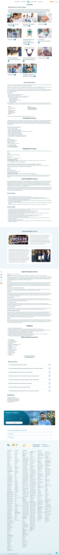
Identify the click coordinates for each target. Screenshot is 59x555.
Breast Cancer (24, 523)
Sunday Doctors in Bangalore (24, 454)
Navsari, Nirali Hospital (17, 520)
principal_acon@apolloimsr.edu (32, 109)
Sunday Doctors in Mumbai (25, 459)
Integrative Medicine (32, 467)
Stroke (38, 497)
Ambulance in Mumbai (32, 519)
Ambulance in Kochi (32, 515)
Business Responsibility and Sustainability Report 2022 (10, 493)
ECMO (46, 478)
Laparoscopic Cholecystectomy (40, 509)
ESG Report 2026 (9, 491)
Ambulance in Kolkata (32, 516)
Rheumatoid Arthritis (40, 495)
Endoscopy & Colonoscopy (48, 507)
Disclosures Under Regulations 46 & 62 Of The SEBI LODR (10, 518)
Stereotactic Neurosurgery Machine (48, 485)
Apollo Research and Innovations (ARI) (9, 480)
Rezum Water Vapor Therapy (47, 480)
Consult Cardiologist (24, 461)
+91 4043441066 (36, 446)
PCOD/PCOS (39, 493)
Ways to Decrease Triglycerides (40, 462)
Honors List (8, 483)
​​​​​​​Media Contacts (9, 534)
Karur (15, 475)
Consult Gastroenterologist (25, 464)
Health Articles (39, 451)
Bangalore (16, 466)
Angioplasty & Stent (40, 501)
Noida (15, 496)
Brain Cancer (39, 477)
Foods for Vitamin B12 (40, 464)
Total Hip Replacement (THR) (40, 518)
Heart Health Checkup (32, 471)
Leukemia (39, 490)
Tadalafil (46, 496)
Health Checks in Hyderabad (32, 477)
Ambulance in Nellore (32, 522)
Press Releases (9, 531)
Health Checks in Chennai (33, 470)
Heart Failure (23, 531)
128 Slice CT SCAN (47, 482)
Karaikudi (16, 479)
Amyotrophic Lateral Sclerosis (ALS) (40, 475)
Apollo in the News (9, 530)
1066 (53, 2)
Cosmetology (31, 465)
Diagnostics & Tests (47, 499)
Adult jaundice (47, 466)
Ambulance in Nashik (32, 521)
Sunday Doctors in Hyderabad (24, 456)
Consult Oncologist (24, 465)
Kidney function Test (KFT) (48, 513)
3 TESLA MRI (46, 476)
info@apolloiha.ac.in (13, 161)
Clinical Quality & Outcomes (9, 542)
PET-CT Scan (46, 503)
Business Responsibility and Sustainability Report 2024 (10, 497)
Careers (8, 462)
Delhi (15, 494)
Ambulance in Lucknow (32, 517)
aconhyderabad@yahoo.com (32, 107)
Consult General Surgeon (25, 478)
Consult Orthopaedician (25, 462)
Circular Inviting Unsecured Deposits (10, 523)
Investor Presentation (9, 515)
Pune (15, 502)
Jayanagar (16, 470)
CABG (38, 505)
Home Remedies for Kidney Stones (41, 456)
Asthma (23, 520)
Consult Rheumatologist (25, 477)
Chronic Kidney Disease (25, 524)
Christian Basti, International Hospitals (17, 512)
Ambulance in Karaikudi (32, 513)
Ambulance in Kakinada (32, 512)
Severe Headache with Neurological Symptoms (48, 461)
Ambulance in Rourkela (32, 525)
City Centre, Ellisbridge (17, 505)
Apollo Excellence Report (10, 481)
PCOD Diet (39, 470)
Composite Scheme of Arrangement (9, 524)
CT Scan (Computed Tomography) (47, 502)
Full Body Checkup (32, 474)
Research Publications (9, 482)
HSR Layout (16, 469)
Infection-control (9, 545)
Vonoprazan (46, 497)
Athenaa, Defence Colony (18, 497)
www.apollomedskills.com (14, 146)
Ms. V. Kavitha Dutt (9, 474)
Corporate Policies (9, 505)
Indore (15, 499)
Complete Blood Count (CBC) (48, 512)
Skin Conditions (39, 496)
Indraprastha (16, 495)
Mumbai (16, 500)
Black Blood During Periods (41, 465)
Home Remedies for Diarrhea (40, 467)
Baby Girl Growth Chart (40, 452)
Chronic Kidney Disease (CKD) (40, 479)
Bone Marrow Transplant (40, 476)
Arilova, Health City (17, 491)
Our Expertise (31, 499)
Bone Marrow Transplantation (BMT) (40, 504)
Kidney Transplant (40, 511)
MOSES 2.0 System (47, 479)
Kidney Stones (24, 536)
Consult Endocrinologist (25, 480)
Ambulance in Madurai (32, 518)
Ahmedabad (16, 504)
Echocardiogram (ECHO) (48, 505)
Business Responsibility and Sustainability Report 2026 (10, 502)
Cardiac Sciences (32, 453)
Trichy (15, 478)
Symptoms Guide (47, 451)
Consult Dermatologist (25, 479)
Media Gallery (8, 533)
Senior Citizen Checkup (33, 475)
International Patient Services (32, 529)
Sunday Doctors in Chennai (25, 453)
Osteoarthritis (39, 492)
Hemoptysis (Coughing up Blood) (48, 454)
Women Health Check (32, 485)
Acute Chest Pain (47, 452)
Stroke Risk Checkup (32, 487)
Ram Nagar (16, 492)
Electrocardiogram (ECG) (48, 506)
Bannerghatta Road (17, 467)
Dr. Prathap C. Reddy (9, 466)
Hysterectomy (39, 510)
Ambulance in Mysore (32, 520)
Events (8, 532)
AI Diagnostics (47, 484)
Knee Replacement (40, 502)
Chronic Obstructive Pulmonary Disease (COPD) (25, 525)
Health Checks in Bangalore (33, 483)
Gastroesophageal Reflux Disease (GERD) (25, 530)
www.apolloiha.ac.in (22, 161)
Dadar (15, 501)
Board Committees (9, 504)
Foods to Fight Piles (40, 466)
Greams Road (16, 452)
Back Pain (23, 521)
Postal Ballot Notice (9, 508)
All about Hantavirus (40, 471)
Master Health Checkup (33, 473)
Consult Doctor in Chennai (25, 489)
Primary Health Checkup (33, 479)
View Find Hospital (1, 274)
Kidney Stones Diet (40, 457)
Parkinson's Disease (40, 494)
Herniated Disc (24, 532)
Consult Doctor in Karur (25, 506)
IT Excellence (8, 544)
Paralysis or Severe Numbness (47, 457)
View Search (1, 283)
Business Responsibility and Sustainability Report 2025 (10, 499)
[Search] (52, 1)
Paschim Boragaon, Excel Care (18, 513)
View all (38, 472)
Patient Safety (9, 547)
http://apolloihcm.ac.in (32, 173)
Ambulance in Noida (32, 523)
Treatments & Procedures (41, 500)
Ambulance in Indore (32, 511)
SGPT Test (46, 508)
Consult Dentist (24, 481)
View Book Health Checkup (1, 277)
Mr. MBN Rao (8, 472)
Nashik (15, 503)
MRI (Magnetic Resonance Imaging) (48, 500)
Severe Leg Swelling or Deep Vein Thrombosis (47, 462)
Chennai (16, 451)
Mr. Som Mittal (9, 473)
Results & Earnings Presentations (9, 514)
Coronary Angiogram (47, 504)
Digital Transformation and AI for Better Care (10, 550)
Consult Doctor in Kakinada (25, 504)
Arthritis (23, 519)
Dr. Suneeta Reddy (9, 468)
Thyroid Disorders (40, 498)
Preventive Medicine (32, 466)
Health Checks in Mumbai (33, 489)
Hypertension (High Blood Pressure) (25, 534)
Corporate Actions (9, 507)
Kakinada (16, 493)
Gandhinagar (16, 506)
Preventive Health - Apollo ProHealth (33, 496)
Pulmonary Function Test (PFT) (48, 509)
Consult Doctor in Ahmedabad (24, 498)
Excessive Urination (47, 455)
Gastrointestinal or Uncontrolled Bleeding (47, 465)
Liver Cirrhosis (39, 491)
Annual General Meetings (10, 506)
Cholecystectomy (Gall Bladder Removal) (40, 507)
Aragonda (16, 477)
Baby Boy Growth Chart (40, 453)
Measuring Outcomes (9, 546)
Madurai (16, 474)
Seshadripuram (16, 471)
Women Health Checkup (33, 472)
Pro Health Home (32, 498)
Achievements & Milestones (9, 460)
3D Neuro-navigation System (47, 475)
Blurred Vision (24, 522)
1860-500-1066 (45, 446)
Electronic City (16, 468)
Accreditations (9, 543)
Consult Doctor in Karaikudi (25, 505)
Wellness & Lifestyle (47, 514)
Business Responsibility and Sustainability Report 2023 (10, 495)
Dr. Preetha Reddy (9, 467)
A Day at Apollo (9, 461)
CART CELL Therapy (40, 506)
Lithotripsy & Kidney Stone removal (41, 512)
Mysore (16, 473)
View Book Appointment (1, 272)
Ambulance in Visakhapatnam (32, 528)
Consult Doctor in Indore (25, 503)
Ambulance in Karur (32, 514)
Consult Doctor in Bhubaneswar (24, 500)
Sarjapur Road (16, 472)
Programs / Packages (32, 497)
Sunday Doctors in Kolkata (25, 458)
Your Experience (32, 500)
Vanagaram (16, 453)
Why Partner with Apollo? (10, 536)
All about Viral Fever (40, 463)
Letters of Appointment (10, 509)
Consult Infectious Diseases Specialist (25, 482)
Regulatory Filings (9, 516)
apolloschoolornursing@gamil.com (32, 108)
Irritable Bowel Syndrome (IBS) (25, 535)
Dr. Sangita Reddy (9, 470)
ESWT (46, 483)
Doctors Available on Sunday (24, 451)
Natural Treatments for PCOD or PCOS (40, 469)
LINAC (46, 477)
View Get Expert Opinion (1, 280)
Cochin (15, 465)
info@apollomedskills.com (13, 145)
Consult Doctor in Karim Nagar (25, 497)
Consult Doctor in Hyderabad (24, 490)
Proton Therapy (39, 519)
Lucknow (16, 498)
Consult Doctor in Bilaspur (25, 501)
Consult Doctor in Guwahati (25, 502)
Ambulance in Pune (32, 524)
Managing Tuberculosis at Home (41, 458)
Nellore (16, 476)
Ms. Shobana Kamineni (9, 469)
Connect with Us (9, 537)
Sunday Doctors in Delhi (25, 457)
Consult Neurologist (24, 463)
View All (31, 468)
